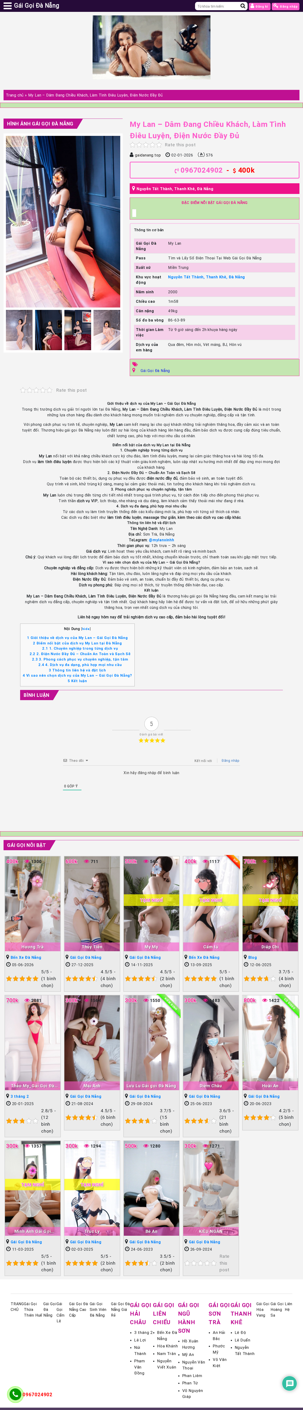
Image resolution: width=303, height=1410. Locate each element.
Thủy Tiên (92, 947)
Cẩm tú (210, 947)
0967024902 (202, 170)
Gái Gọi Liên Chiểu (163, 1314)
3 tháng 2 (20, 1096)
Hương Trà (33, 947)
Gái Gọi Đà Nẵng (155, 370)
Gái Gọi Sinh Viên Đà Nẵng (98, 1309)
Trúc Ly (92, 1231)
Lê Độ (240, 1332)
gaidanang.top (148, 155)
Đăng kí (261, 7)
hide (86, 629)
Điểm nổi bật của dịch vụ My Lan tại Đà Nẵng (77, 643)
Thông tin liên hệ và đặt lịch (77, 670)
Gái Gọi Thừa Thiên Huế (33, 1309)
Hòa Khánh (167, 1346)
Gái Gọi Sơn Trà (219, 1314)
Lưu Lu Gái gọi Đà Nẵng (152, 1086)
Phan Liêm (192, 1375)
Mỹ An (188, 1354)
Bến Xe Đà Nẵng (26, 957)
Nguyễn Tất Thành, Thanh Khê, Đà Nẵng (175, 188)
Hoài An (270, 1086)
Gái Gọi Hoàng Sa (277, 1309)
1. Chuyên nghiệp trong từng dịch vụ (80, 648)
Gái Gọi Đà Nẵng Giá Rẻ (120, 1309)
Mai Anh (92, 1086)
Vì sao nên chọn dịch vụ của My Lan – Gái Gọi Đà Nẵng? (77, 675)
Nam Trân (166, 1353)
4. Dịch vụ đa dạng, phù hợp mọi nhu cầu (80, 664)
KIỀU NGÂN (211, 1231)
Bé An (152, 1231)
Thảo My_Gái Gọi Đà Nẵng (32, 1086)
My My (151, 947)
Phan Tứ (190, 1383)
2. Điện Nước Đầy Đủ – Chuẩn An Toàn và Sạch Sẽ (80, 654)
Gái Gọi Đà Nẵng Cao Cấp (78, 1309)
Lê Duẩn (243, 1340)
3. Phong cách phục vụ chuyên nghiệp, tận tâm (80, 659)
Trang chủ (15, 95)
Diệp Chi (270, 947)
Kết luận (77, 681)
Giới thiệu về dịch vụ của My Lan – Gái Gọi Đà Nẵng (77, 637)
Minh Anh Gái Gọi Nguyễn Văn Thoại (32, 1232)
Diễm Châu (211, 1086)
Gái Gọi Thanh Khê (241, 1314)
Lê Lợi (140, 1340)
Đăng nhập (288, 7)
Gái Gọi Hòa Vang (262, 1309)
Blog (252, 957)
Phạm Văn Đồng (139, 1367)
